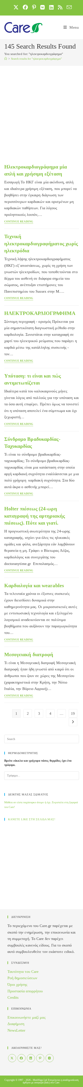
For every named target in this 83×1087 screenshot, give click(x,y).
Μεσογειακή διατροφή (28, 654)
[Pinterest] (40, 1058)
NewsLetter (16, 1030)
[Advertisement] (41, 109)
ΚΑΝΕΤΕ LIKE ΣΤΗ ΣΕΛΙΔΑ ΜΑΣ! (31, 819)
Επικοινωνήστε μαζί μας (26, 1017)
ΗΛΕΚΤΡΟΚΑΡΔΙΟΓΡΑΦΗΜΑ (40, 313)
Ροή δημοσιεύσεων (22, 978)
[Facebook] (21, 1058)
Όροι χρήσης (17, 984)
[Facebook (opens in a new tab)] (25, 7)
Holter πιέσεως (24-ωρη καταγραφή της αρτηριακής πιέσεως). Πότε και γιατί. (34, 516)
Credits (13, 997)
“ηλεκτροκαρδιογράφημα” (36, 58)
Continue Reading (18, 221)
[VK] (50, 1058)
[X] (12, 1058)
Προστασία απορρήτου (25, 991)
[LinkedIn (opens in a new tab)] (51, 7)
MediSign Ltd (40, 1080)
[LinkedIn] (31, 1058)
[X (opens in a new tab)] (16, 7)
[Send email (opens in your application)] (68, 7)
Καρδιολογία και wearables (34, 585)
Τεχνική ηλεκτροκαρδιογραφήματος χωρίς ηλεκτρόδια (41, 243)
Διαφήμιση (15, 1024)
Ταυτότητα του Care (23, 971)
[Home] (5, 58)
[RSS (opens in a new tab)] (60, 7)
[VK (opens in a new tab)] (42, 7)
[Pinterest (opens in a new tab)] (34, 7)
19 (73, 713)
